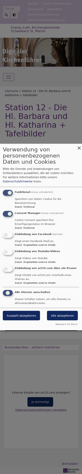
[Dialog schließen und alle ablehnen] (79, 146)
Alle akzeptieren (62, 315)
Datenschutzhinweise (18, 181)
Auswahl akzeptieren (21, 315)
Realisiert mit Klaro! (67, 324)
